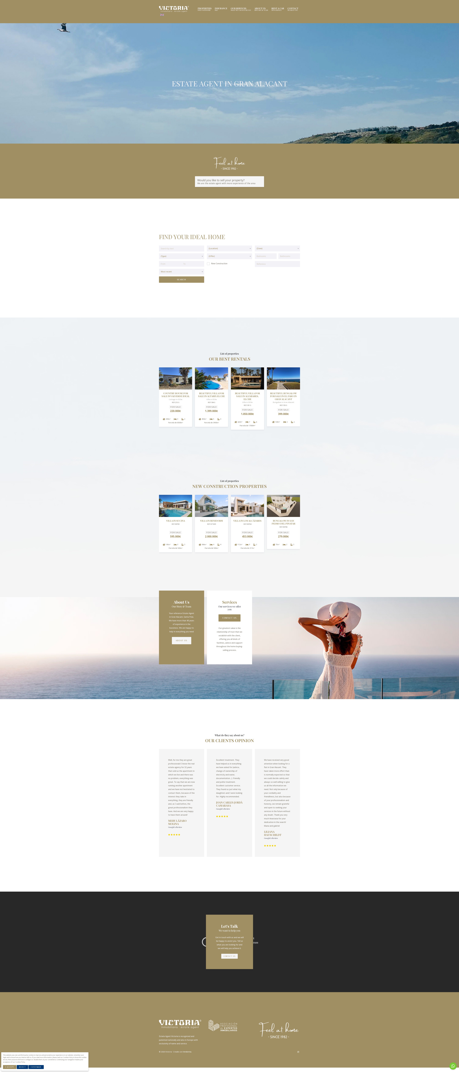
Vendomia (187, 1051)
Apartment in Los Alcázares (175, 522)
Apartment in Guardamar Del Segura (247, 523)
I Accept (9, 1067)
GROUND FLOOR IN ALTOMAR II (283, 395)
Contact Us (229, 617)
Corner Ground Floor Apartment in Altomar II (247, 396)
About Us (181, 640)
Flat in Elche (211, 393)
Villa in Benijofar (211, 520)
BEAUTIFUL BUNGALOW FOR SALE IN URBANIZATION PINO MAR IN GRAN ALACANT (175, 397)
